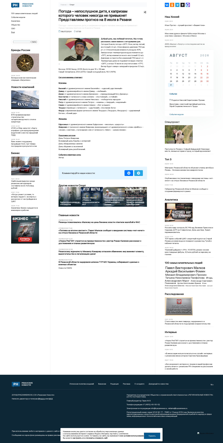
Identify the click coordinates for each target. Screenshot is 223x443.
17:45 (171, 185)
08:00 (17, 179)
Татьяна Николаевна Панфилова (185, 277)
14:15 (171, 349)
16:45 (18, 139)
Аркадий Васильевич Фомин (185, 271)
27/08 (13, 126)
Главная (64, 5)
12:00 (171, 336)
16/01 (13, 179)
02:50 (171, 319)
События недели (18, 17)
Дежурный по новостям (159, 384)
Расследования (174, 294)
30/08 (167, 29)
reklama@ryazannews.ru (177, 408)
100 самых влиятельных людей (24, 13)
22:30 (171, 225)
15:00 (171, 360)
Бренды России (20, 50)
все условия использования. (132, 436)
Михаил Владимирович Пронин (186, 274)
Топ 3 (168, 159)
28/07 (167, 360)
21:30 (171, 236)
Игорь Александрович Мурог (189, 279)
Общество (15, 25)
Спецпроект (172, 122)
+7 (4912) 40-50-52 (151, 404)
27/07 (13, 192)
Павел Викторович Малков (185, 268)
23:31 (171, 29)
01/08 (167, 349)
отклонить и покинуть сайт (96, 438)
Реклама (126, 384)
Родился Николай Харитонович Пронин (188, 100)
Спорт (72, 5)
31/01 (166, 319)
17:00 (17, 192)
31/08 (167, 21)
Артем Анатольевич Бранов (189, 283)
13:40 (171, 164)
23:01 (171, 40)
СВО (13, 28)
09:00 (18, 75)
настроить (77, 438)
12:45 (18, 112)
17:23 (17, 206)
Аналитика (15, 21)
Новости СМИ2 (65, 268)
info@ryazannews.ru (159, 408)
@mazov (41, 398)
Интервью (171, 332)
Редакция (114, 384)
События (173, 94)
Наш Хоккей (172, 16)
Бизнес (15, 153)
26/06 (13, 206)
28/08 (13, 112)
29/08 (13, 75)
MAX (51, 398)
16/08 (167, 247)
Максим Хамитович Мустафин (196, 286)
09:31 (171, 21)
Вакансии (102, 384)
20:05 (18, 126)
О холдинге (139, 384)
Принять (152, 436)
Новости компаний (22, 87)
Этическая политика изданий (81, 384)
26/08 (13, 139)
